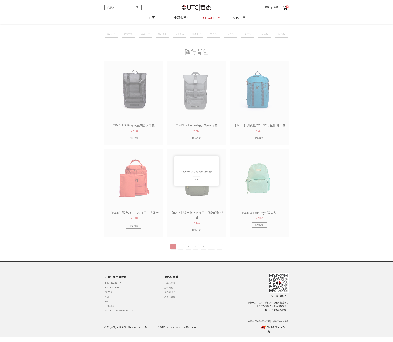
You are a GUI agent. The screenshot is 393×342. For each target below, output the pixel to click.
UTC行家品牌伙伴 (115, 277)
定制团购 (168, 287)
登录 (267, 7)
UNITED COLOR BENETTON (118, 310)
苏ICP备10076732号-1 (138, 327)
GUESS (108, 292)
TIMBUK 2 (109, 306)
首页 (152, 17)
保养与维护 (169, 292)
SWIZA (107, 301)
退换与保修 (169, 297)
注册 (276, 7)
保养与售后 (171, 277)
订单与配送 (169, 283)
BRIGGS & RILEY (112, 283)
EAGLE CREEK (111, 287)
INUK (106, 297)
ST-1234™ (210, 17)
